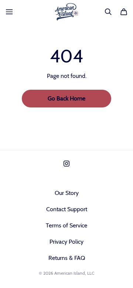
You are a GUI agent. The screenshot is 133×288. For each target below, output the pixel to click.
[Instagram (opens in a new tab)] (66, 163)
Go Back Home (66, 98)
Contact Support (66, 209)
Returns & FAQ (66, 257)
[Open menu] (9, 11)
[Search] (108, 11)
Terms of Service (66, 225)
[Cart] (123, 11)
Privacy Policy (66, 241)
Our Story (67, 192)
